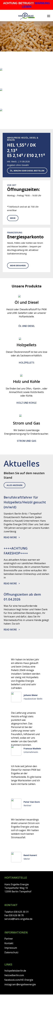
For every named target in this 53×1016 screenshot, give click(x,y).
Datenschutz (11, 952)
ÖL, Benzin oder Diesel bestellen (27, 170)
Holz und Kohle (26, 402)
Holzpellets (26, 362)
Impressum (10, 947)
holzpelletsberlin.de (15, 970)
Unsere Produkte (26, 66)
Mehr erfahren (18, 265)
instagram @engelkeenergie (20, 984)
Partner (8, 938)
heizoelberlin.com (14, 975)
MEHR (12, 218)
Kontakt (8, 943)
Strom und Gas (26, 86)
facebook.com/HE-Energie (18, 979)
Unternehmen (26, 127)
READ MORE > (12, 537)
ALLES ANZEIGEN (14, 485)
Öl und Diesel (26, 107)
